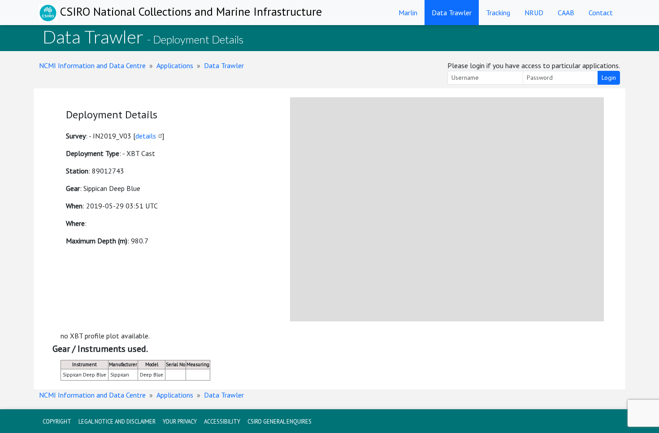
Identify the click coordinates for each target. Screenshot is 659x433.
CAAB (566, 12)
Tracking (498, 12)
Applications (174, 65)
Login (609, 78)
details (145, 135)
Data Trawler (452, 12)
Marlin (408, 12)
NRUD (534, 12)
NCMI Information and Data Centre (92, 65)
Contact (601, 12)
